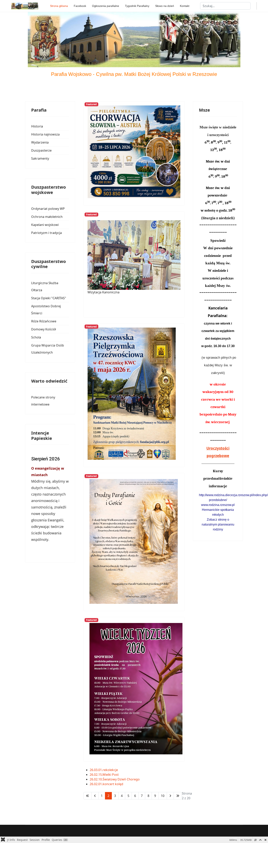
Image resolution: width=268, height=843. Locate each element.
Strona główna (59, 5)
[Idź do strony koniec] (178, 795)
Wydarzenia (40, 142)
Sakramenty (40, 158)
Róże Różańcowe (43, 321)
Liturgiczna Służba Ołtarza (44, 286)
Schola (36, 337)
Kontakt (184, 5)
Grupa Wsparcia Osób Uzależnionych (47, 349)
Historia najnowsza (45, 134)
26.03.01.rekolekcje (104, 770)
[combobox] (225, 6)
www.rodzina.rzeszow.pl (218, 505)
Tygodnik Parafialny (137, 5)
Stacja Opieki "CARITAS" (48, 298)
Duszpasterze (41, 150)
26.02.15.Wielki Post (104, 774)
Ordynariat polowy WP (48, 208)
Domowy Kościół (43, 329)
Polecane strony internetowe (43, 400)
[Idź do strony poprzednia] (94, 795)
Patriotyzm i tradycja (46, 233)
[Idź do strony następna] (170, 795)
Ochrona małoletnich (47, 217)
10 (162, 796)
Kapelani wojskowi (45, 225)
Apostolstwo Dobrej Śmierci (46, 309)
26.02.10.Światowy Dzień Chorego (115, 779)
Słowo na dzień (164, 5)
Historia (37, 126)
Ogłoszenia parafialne (105, 5)
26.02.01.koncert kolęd (106, 784)
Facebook (80, 5)
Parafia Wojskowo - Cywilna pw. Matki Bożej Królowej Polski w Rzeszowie (134, 74)
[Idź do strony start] (87, 795)
